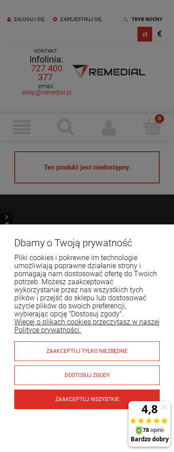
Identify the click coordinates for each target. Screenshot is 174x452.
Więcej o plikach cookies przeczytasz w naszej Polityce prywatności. (87, 326)
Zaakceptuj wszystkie (87, 399)
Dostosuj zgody (87, 375)
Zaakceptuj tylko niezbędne (87, 351)
